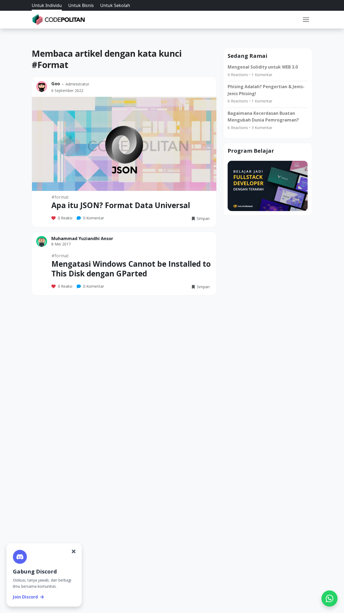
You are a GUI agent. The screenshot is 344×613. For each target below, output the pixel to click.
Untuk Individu (47, 5)
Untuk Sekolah (115, 5)
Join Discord (25, 597)
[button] (305, 19)
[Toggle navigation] (305, 19)
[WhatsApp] (329, 598)
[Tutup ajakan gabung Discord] (73, 551)
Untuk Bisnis (81, 5)
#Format (60, 197)
